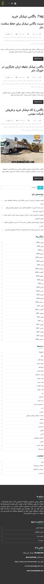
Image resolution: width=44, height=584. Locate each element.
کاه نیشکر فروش (13, 127)
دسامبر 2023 (39, 302)
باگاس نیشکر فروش (20, 124)
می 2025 (40, 250)
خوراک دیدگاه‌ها (38, 469)
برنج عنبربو (40, 363)
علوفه (6, 34)
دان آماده (40, 401)
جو (42, 393)
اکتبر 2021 (40, 306)
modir (11, 34)
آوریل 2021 (39, 324)
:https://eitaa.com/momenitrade (26, 562)
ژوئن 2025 (40, 246)
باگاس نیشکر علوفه (35, 87)
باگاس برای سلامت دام (35, 37)
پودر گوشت (40, 386)
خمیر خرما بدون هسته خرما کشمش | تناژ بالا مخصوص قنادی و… (23, 230)
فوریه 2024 (39, 295)
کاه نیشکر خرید (22, 127)
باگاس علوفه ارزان (23, 84)
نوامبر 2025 (39, 242)
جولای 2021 (39, 313)
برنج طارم (40, 360)
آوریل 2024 (39, 287)
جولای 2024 (39, 276)
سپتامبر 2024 (39, 269)
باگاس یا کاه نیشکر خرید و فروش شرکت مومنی (24, 112)
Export (41, 352)
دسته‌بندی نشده (38, 404)
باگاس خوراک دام (39, 84)
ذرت (42, 408)
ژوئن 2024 (40, 280)
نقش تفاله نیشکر (13, 40)
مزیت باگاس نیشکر (23, 40)
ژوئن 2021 (40, 317)
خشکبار (41, 397)
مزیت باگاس (31, 40)
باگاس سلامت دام (25, 37)
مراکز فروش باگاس (25, 130)
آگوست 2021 (39, 310)
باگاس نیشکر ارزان (13, 84)
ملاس (41, 442)
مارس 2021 (39, 328)
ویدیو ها (40, 449)
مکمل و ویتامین (38, 438)
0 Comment (21, 34)
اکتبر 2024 (40, 265)
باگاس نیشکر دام (39, 40)
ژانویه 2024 (39, 298)
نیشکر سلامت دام (35, 44)
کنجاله (41, 423)
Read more (38, 59)
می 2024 (40, 283)
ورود (42, 462)
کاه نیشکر (28, 127)
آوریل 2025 (39, 254)
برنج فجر (40, 367)
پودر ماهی (40, 389)
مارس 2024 (39, 291)
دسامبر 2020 (39, 339)
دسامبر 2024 (39, 257)
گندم (41, 434)
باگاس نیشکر (17, 37)
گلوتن (41, 430)
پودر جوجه (40, 378)
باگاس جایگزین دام (25, 81)
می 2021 (40, 321)
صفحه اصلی (39, 528)
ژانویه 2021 (39, 336)
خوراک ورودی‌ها (38, 466)
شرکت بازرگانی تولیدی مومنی (34, 415)
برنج (42, 356)
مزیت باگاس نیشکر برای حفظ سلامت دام (22, 26)
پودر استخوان (39, 374)
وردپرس (41, 473)
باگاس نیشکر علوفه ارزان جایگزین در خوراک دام (22, 69)
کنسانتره (40, 427)
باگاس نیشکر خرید (8, 37)
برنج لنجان (40, 371)
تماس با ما (40, 536)
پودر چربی (40, 382)
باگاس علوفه (31, 84)
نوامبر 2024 (39, 261)
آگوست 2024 (39, 272)
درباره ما (40, 540)
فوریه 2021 (39, 332)
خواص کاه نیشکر (36, 127)
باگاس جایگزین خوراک (35, 81)
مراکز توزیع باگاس (35, 130)
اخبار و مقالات (39, 532)
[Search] (40, 188)
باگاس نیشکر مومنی (9, 124)
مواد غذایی (40, 445)
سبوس (41, 412)
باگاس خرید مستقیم (8, 81)
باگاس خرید (17, 81)
